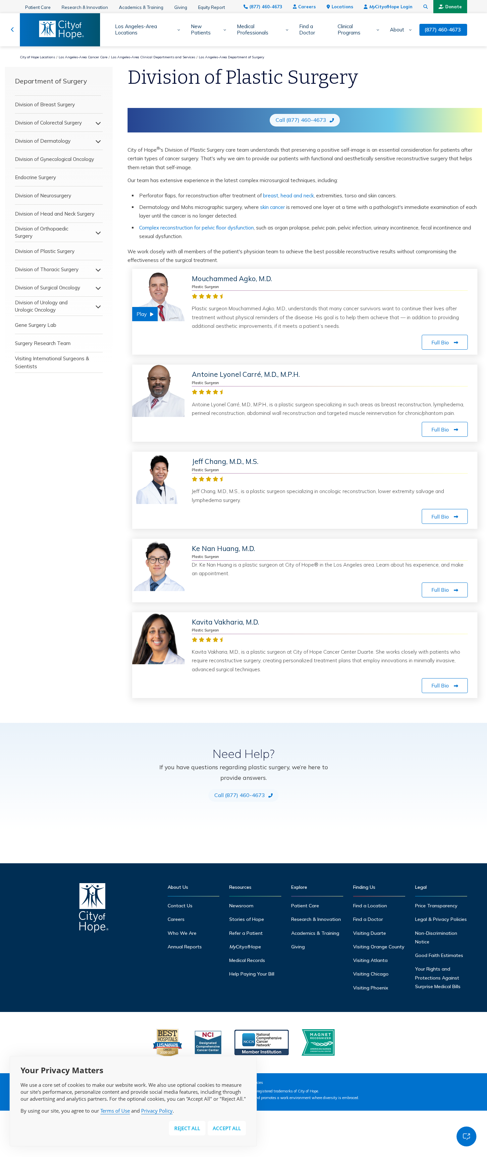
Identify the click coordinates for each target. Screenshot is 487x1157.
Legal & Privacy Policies (441, 919)
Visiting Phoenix (370, 988)
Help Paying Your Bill (251, 974)
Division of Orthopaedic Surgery (41, 232)
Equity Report (211, 7)
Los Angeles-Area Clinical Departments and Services (153, 57)
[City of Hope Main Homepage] (12, 29)
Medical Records (247, 960)
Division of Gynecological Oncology (54, 159)
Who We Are (182, 933)
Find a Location (370, 906)
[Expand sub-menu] (176, 30)
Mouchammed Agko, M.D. (232, 278)
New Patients (201, 30)
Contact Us (180, 906)
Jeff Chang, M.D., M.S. (225, 461)
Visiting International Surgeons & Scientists (52, 362)
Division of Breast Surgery (45, 104)
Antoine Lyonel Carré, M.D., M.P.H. (246, 374)
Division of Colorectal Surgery (48, 123)
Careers (307, 6)
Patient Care (38, 7)
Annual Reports (185, 947)
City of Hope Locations (37, 57)
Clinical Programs (349, 30)
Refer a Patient (246, 933)
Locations (342, 6)
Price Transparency (436, 906)
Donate (453, 6)
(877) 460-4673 (265, 6)
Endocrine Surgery (35, 177)
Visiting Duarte (369, 933)
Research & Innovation (85, 7)
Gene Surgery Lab (35, 325)
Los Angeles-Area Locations (136, 30)
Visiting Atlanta (370, 960)
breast (270, 195)
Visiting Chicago (371, 974)
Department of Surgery (51, 81)
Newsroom (241, 906)
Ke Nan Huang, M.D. (223, 548)
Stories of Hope (246, 919)
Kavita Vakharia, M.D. (225, 622)
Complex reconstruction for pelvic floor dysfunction (196, 228)
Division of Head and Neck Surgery (54, 214)
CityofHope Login (390, 6)
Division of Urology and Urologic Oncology (41, 306)
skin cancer (272, 207)
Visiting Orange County (379, 947)
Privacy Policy (157, 1110)
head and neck (297, 195)
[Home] (93, 909)
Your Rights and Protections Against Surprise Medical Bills (437, 977)
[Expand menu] (96, 123)
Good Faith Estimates (439, 955)
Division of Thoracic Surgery (47, 269)
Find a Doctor (307, 30)
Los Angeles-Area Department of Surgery (231, 57)
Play (141, 314)
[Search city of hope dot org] (425, 6)
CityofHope (245, 947)
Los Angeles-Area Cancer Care (83, 57)
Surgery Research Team (43, 343)
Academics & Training (141, 7)
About (397, 30)
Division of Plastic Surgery (45, 251)
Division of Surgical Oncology (47, 287)
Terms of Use (115, 1110)
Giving (180, 7)
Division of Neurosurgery (43, 195)
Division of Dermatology (43, 141)
